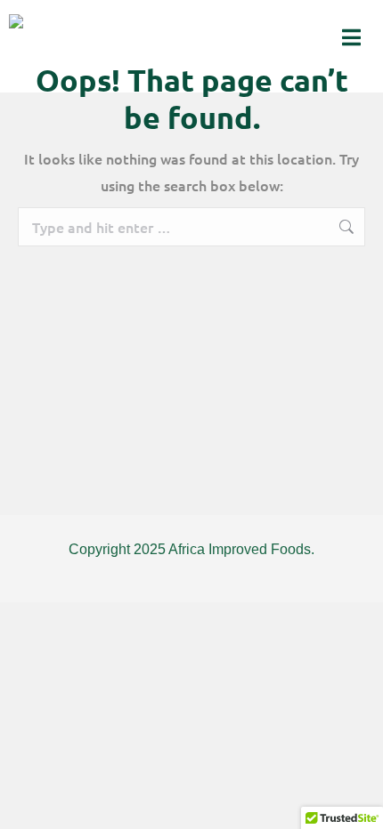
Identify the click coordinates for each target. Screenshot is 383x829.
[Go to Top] (356, 802)
